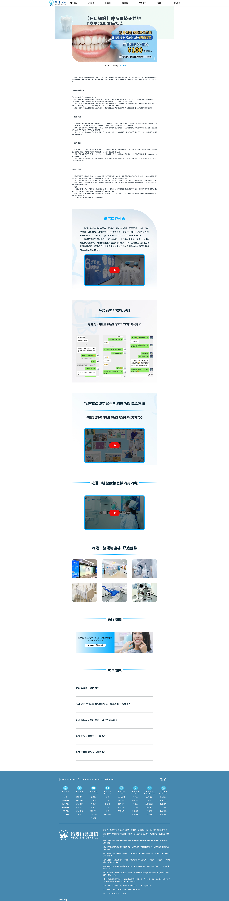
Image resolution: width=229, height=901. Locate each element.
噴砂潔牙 (149, 807)
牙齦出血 (135, 800)
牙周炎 (135, 797)
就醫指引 (160, 3)
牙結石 (149, 811)
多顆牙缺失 (66, 807)
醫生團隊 (108, 3)
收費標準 (142, 3)
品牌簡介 (91, 3)
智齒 (107, 800)
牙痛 (107, 811)
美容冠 (93, 797)
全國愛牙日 (121, 797)
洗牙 (149, 800)
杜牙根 (107, 804)
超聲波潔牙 (149, 804)
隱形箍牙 (79, 797)
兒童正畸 (163, 804)
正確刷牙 (121, 804)
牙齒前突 (79, 807)
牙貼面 (93, 818)
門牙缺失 (65, 804)
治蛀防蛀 (163, 797)
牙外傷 (163, 807)
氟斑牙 (93, 807)
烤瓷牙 (93, 804)
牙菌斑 (149, 814)
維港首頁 (73, 3)
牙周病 (135, 807)
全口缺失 (65, 814)
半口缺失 (65, 811)
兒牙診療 (163, 814)
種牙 (65, 797)
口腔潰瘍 (107, 814)
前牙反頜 (79, 800)
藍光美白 (149, 797)
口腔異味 (121, 811)
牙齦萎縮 (135, 814)
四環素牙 (93, 811)
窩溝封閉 (163, 800)
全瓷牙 (93, 800)
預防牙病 (121, 800)
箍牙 (79, 814)
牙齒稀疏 (79, 811)
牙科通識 (123, 65)
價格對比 (177, 3)
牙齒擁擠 (79, 804)
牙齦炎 (135, 804)
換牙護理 (163, 811)
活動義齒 (93, 814)
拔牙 (107, 807)
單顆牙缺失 (66, 800)
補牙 (107, 797)
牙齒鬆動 (135, 811)
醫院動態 (125, 3)
